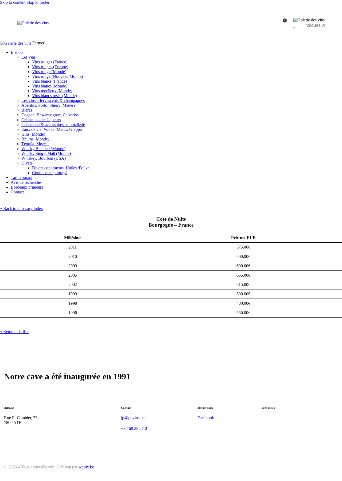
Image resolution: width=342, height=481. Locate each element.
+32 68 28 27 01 (135, 428)
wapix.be (86, 467)
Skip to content (12, 2)
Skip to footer (37, 2)
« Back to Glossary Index (21, 208)
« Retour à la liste (14, 331)
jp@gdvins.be (133, 417)
